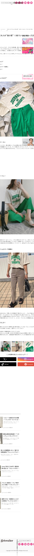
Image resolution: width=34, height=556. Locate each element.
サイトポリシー (17, 545)
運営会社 (17, 539)
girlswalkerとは (17, 541)
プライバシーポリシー (17, 546)
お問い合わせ (17, 543)
